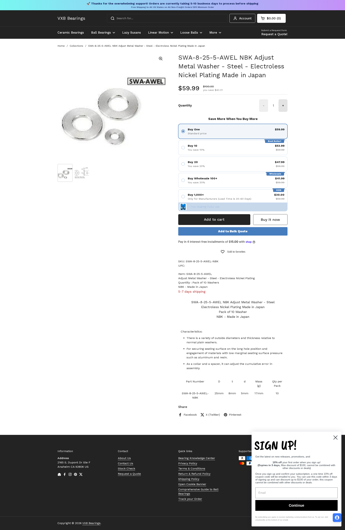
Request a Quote (129, 473)
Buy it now (270, 219)
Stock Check (126, 468)
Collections (76, 45)
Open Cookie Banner (192, 484)
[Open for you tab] (337, 517)
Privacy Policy (187, 463)
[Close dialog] (335, 437)
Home (61, 45)
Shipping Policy (188, 479)
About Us (124, 458)
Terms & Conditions (191, 468)
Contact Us (125, 463)
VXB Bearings (71, 18)
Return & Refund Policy (194, 473)
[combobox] (167, 18)
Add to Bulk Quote (233, 231)
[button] (271, 18)
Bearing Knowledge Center (196, 458)
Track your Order (190, 499)
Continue (296, 505)
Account (245, 18)
